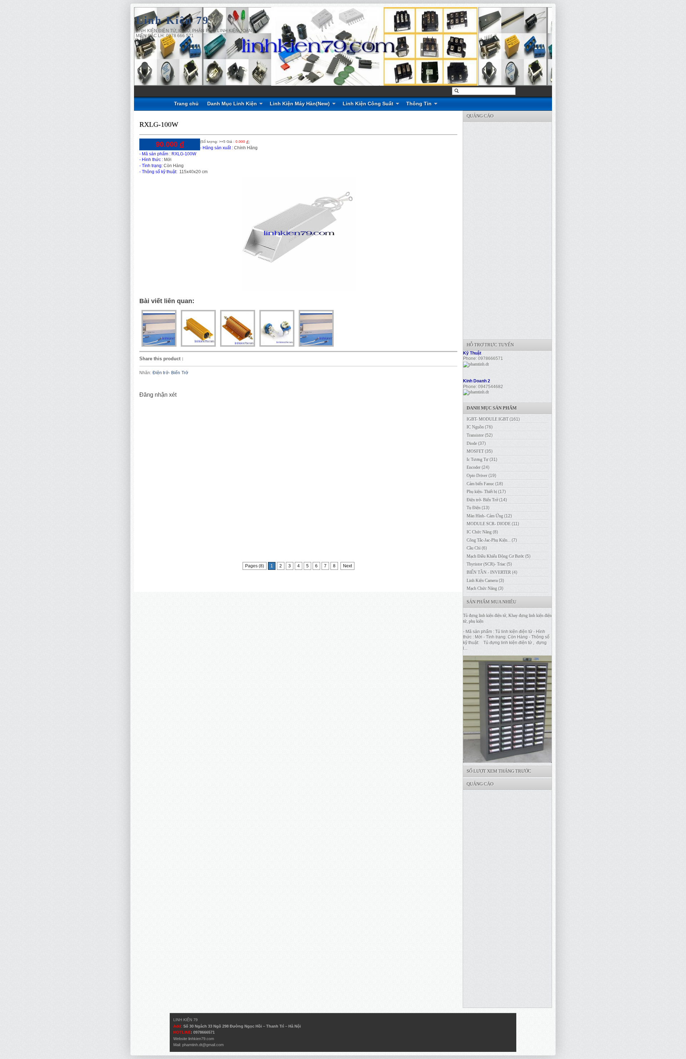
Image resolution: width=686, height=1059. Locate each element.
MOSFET (475, 451)
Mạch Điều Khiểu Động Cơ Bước (495, 556)
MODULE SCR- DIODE (489, 523)
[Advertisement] (516, 229)
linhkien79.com (201, 1039)
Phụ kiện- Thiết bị (482, 491)
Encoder (474, 467)
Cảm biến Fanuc (480, 483)
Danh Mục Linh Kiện (232, 103)
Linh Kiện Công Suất (368, 103)
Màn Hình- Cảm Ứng (485, 515)
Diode (472, 443)
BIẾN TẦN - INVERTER (489, 572)
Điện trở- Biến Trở (170, 372)
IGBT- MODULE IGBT (487, 419)
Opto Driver (477, 475)
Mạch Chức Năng (482, 588)
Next (347, 565)
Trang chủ (186, 103)
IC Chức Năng (479, 532)
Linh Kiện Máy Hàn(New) (300, 103)
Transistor (475, 435)
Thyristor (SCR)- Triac (486, 564)
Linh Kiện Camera (482, 580)
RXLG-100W (158, 124)
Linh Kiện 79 (172, 20)
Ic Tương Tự (477, 459)
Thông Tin (419, 103)
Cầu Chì (474, 548)
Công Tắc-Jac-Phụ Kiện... (489, 540)
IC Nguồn (475, 427)
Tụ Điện (474, 507)
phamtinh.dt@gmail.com (203, 1045)
